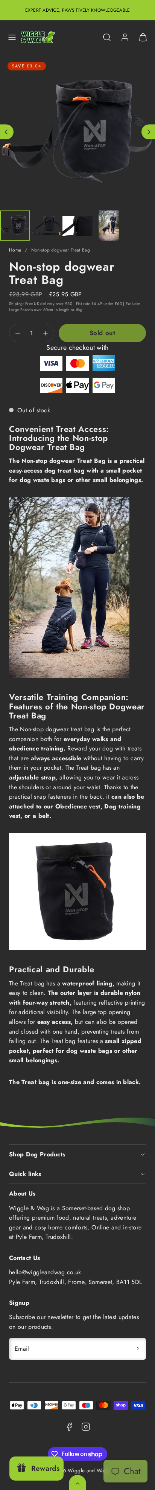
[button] (12, 37)
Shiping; (16, 304)
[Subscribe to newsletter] (137, 1349)
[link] (125, 37)
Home (15, 250)
